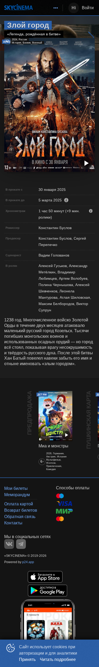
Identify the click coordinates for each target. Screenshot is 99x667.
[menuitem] (55, 8)
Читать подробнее (58, 659)
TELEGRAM (21, 544)
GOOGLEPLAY (47, 590)
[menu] (48, 8)
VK (9, 544)
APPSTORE (45, 577)
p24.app (28, 562)
